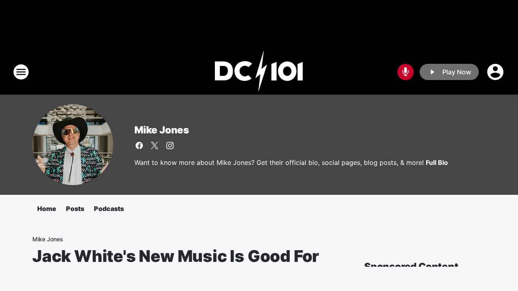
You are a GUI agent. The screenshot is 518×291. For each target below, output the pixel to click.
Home (46, 209)
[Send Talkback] (405, 72)
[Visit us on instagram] (170, 145)
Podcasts (109, 209)
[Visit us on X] (154, 145)
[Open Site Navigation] (21, 72)
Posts (75, 209)
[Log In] (496, 72)
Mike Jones (161, 130)
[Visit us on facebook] (139, 145)
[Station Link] (259, 72)
